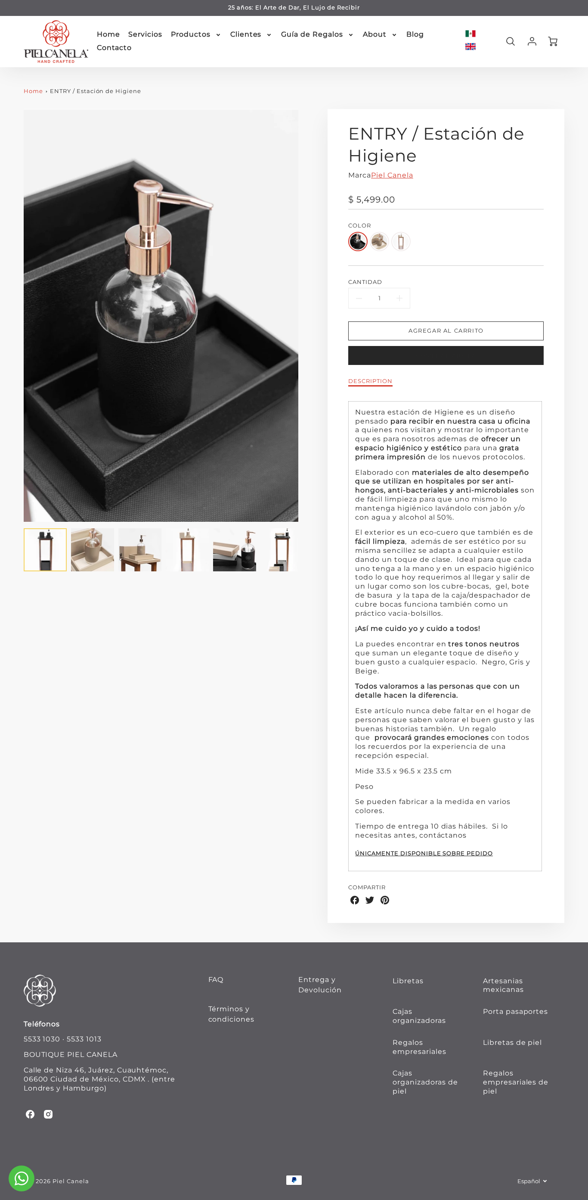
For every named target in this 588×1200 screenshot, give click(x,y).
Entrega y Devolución (320, 985)
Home (108, 34)
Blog (415, 34)
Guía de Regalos (312, 34)
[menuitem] (108, 34)
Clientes (246, 34)
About (375, 34)
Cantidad (365, 282)
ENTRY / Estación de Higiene (95, 91)
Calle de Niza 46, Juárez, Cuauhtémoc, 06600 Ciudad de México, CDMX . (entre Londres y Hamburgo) (100, 1079)
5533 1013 (84, 1039)
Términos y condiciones (231, 1014)
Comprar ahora (446, 355)
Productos (190, 34)
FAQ (216, 980)
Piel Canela (392, 175)
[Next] (304, 315)
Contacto (114, 48)
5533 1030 (42, 1039)
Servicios (145, 34)
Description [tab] (370, 381)
